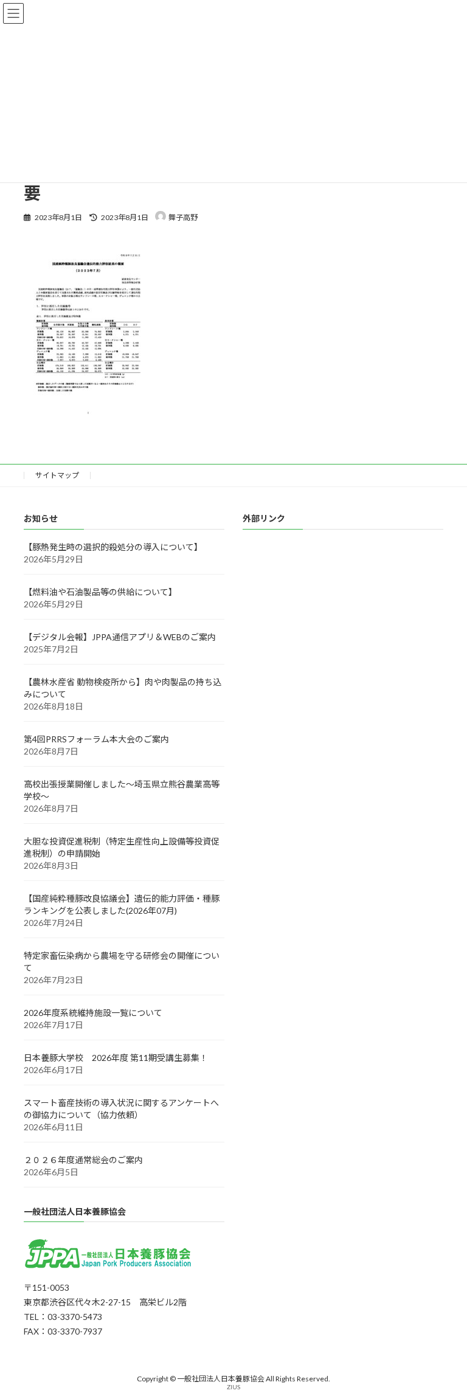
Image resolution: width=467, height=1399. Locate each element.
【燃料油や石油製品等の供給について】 (100, 592)
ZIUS (233, 1386)
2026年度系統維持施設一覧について (93, 1012)
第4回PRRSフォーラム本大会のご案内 (96, 739)
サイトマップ (57, 475)
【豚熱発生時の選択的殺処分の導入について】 (113, 547)
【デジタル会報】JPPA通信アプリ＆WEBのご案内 (120, 637)
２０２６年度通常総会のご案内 (83, 1160)
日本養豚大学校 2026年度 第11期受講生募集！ (116, 1057)
